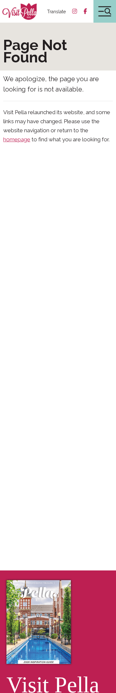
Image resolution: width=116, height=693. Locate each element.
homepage (16, 139)
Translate (56, 11)
